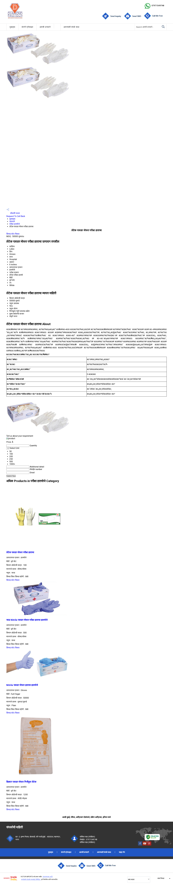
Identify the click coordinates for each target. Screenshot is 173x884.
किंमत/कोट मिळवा (13, 234)
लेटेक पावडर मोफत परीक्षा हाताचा (20, 552)
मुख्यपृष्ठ (12, 219)
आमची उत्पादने (45, 27)
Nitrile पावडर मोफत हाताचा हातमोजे (22, 685)
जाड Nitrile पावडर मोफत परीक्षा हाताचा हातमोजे (26, 620)
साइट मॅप (122, 852)
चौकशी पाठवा (15, 213)
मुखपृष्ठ (12, 27)
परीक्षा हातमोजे (14, 224)
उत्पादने (12, 221)
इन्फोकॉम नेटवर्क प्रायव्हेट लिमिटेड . (31, 879)
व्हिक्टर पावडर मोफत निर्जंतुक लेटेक (21, 781)
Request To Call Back (15, 216)
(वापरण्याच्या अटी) (48, 877)
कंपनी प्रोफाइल (27, 27)
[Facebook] (140, 845)
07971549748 (158, 5)
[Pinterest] (149, 845)
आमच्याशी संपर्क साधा (71, 27)
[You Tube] (145, 845)
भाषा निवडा (160, 878)
